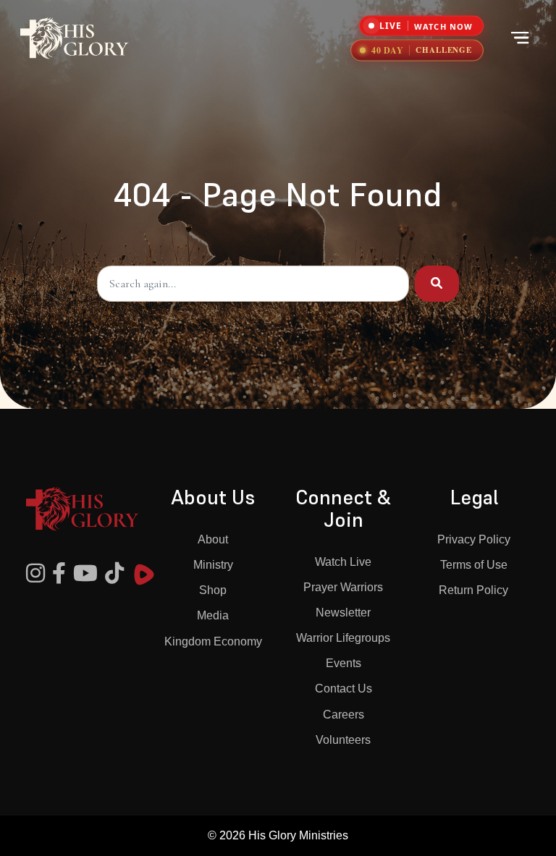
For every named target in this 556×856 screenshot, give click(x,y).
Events (343, 663)
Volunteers (343, 740)
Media (213, 615)
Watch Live (343, 562)
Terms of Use (473, 565)
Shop (213, 590)
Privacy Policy (473, 539)
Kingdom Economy (213, 641)
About (213, 539)
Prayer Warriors (343, 587)
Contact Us (343, 688)
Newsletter (343, 612)
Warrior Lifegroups (343, 638)
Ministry (213, 565)
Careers (343, 714)
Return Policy (473, 590)
